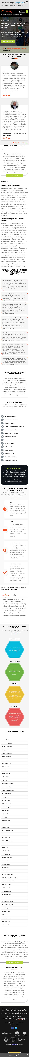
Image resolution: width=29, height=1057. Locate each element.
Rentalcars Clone (7, 894)
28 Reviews (25, 143)
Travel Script (6, 827)
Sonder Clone (6, 911)
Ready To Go (5, 595)
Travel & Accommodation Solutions (16, 48)
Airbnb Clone (6, 823)
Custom (14, 595)
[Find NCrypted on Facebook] (13, 1027)
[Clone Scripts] (6, 11)
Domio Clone (6, 914)
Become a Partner (14, 1024)
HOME (2, 48)
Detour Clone (6, 860)
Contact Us (21, 1023)
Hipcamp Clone (6, 918)
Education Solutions (10, 423)
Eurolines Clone (6, 864)
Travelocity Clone (7, 756)
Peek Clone (5, 817)
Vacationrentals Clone (8, 790)
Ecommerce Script (10, 453)
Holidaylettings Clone (8, 783)
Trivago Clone (6, 820)
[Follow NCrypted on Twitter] (16, 1027)
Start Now (14, 175)
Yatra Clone (6, 759)
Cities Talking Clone (8, 874)
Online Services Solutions (11, 433)
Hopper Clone (6, 854)
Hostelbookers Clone (8, 901)
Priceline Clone (6, 766)
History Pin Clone (7, 871)
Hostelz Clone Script (8, 904)
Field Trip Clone (7, 850)
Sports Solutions (9, 443)
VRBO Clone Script (7, 746)
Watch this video (19, 2)
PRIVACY (20, 1019)
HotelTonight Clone (7, 807)
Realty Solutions (9, 450)
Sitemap (16, 1023)
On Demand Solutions (10, 416)
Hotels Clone (6, 770)
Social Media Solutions (11, 460)
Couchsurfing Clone (7, 803)
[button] (23, 11)
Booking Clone (6, 773)
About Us (11, 1023)
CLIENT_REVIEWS (7, 93)
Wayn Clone (6, 739)
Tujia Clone (6, 810)
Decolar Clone (6, 800)
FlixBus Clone (6, 844)
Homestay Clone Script (8, 743)
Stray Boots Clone (7, 884)
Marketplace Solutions (11, 457)
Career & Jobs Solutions (11, 420)
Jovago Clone (6, 796)
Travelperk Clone (7, 921)
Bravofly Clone (6, 776)
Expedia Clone (6, 837)
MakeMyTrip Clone (7, 840)
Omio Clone (6, 867)
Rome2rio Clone (7, 891)
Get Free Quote (8, 41)
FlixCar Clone (6, 847)
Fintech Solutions (9, 440)
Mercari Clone (6, 813)
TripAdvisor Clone (7, 753)
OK (16, 1055)
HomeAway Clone (7, 786)
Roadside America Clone (9, 881)
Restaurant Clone (7, 763)
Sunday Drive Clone (7, 857)
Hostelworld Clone (7, 897)
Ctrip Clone (5, 780)
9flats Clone (6, 834)
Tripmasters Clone (7, 887)
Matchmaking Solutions (11, 430)
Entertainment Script (10, 436)
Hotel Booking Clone (8, 830)
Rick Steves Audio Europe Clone (10, 877)
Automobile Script (9, 446)
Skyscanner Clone (7, 793)
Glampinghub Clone (8, 908)
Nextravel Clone (7, 924)
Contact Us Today (14, 962)
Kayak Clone (6, 749)
